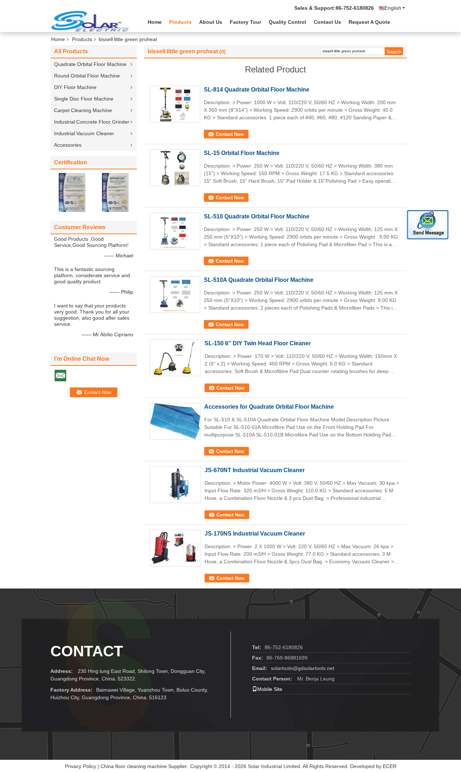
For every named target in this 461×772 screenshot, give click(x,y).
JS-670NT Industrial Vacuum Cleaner (255, 470)
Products (180, 22)
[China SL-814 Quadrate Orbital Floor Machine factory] (175, 104)
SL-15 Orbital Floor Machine (241, 153)
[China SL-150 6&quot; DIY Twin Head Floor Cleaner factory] (175, 358)
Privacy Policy (80, 766)
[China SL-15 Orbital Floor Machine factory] (175, 167)
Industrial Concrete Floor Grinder (91, 122)
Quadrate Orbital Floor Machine (90, 64)
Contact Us (327, 22)
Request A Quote (369, 22)
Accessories (67, 145)
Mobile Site (269, 689)
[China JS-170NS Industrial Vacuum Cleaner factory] (175, 548)
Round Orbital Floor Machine (87, 76)
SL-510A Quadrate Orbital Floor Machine (258, 280)
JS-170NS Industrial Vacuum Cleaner (255, 534)
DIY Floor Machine (75, 87)
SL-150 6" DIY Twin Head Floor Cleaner (258, 343)
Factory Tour (245, 22)
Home (155, 22)
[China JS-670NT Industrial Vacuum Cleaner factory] (175, 484)
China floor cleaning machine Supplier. (144, 766)
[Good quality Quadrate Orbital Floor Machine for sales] (72, 192)
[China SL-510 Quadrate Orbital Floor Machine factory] (175, 231)
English (393, 7)
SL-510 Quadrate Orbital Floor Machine (256, 216)
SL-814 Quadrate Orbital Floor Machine (256, 89)
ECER (390, 766)
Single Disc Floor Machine (83, 99)
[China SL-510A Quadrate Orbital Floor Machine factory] (175, 294)
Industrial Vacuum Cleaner (84, 133)
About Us (210, 22)
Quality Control (287, 22)
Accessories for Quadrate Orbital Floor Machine (269, 407)
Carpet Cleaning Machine (83, 110)
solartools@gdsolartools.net (302, 668)
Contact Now (230, 134)
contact (86, 651)
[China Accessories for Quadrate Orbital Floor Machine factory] (175, 421)
